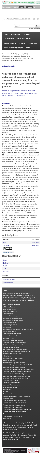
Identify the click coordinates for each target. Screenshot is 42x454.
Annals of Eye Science (10, 325)
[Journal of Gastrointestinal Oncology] (21, 18)
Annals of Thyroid (8, 338)
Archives (22, 43)
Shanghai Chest (8, 398)
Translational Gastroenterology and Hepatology (17, 409)
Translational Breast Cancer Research (15, 403)
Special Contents (10, 43)
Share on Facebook (9, 280)
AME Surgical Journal (10, 311)
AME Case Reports (9, 307)
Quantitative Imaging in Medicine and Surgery (17, 396)
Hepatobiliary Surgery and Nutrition (14, 363)
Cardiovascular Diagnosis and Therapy (15, 345)
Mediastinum (7, 389)
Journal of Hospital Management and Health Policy (18, 369)
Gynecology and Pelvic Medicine (13, 358)
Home (6, 34)
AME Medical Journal (9, 309)
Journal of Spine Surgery (10, 380)
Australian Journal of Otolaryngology (14, 342)
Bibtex (5, 260)
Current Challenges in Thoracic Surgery (15, 349)
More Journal (7, 418)
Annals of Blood (8, 313)
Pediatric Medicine (9, 394)
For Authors (27, 34)
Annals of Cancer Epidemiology (13, 318)
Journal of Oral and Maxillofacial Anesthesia (16, 376)
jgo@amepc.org (13, 439)
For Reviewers (9, 39)
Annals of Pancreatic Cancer (12, 336)
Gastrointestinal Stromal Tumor (12, 354)
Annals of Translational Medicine (13, 340)
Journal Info (15, 34)
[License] (9, 249)
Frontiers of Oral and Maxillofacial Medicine (16, 351)
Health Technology (9, 360)
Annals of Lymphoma (9, 331)
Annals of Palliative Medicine (12, 334)
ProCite (5, 266)
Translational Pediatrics (10, 414)
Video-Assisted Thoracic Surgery (13, 416)
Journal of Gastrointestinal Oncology (14, 367)
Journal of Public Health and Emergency (15, 378)
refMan (5, 269)
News (28, 47)
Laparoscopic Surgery (10, 387)
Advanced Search (34, 29)
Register (29, 7)
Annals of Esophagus (9, 322)
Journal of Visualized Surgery (12, 385)
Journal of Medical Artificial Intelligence (15, 374)
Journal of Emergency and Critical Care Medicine (18, 365)
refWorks (6, 272)
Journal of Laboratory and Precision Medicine (17, 371)
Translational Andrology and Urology (14, 405)
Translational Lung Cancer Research (14, 412)
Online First (32, 43)
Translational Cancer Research (12, 407)
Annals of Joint (7, 327)
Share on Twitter (8, 282)
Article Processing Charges (13, 47)
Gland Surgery (7, 356)
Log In (21, 7)
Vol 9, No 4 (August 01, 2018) (18, 54)
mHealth (6, 391)
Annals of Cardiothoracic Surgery (13, 320)
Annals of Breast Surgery (10, 316)
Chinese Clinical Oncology (11, 347)
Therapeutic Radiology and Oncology (14, 400)
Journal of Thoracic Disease (11, 383)
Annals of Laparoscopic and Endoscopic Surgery (18, 329)
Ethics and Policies (24, 39)
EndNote (5, 263)
